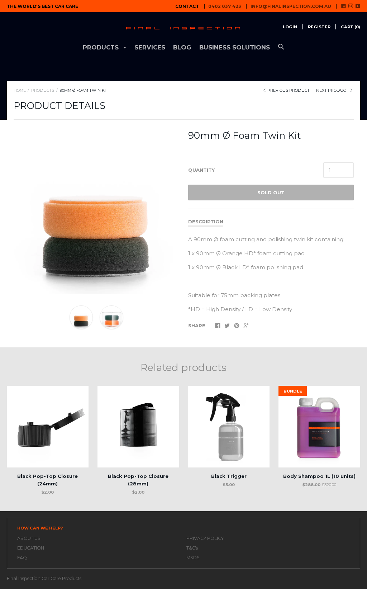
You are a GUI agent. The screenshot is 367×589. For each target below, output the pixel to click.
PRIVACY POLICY (205, 538)
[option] (96, 211)
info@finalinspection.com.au (291, 6)
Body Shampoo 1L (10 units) (319, 476)
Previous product (288, 90)
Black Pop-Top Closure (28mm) (138, 479)
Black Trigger (229, 476)
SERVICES (149, 47)
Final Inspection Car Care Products (44, 578)
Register (319, 26)
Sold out (271, 192)
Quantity (201, 170)
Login (290, 26)
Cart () (350, 26)
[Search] (281, 50)
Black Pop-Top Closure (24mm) (47, 479)
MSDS (193, 557)
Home (20, 90)
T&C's (192, 548)
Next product (332, 90)
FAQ (22, 557)
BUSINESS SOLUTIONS (234, 47)
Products (42, 90)
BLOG (182, 47)
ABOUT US (28, 538)
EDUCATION (30, 548)
